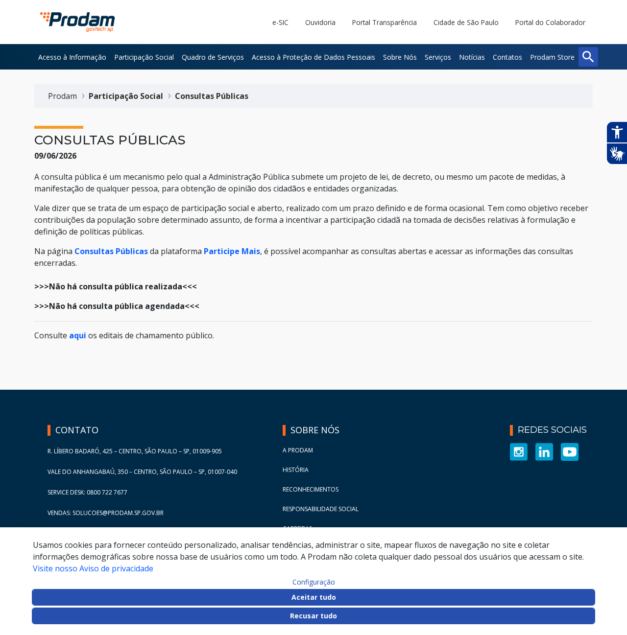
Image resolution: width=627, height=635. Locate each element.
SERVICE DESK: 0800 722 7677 (87, 492)
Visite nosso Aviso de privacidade (93, 568)
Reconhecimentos (310, 489)
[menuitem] (72, 57)
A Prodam (298, 450)
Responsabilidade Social (321, 509)
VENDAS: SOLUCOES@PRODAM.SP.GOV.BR (106, 513)
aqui (77, 335)
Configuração (313, 582)
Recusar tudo (313, 615)
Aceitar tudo (313, 597)
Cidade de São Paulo (466, 22)
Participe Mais (232, 251)
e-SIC (280, 22)
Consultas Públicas (111, 251)
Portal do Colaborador (550, 22)
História (296, 470)
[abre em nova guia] (519, 451)
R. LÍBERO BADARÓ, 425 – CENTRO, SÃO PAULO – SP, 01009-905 (135, 451)
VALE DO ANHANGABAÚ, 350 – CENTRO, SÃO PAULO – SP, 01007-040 (142, 472)
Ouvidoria (320, 22)
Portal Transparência (384, 22)
